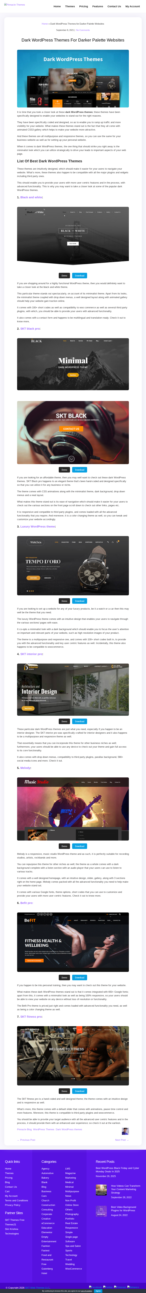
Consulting (47, 1209)
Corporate (46, 1214)
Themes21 (10, 1224)
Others (69, 1209)
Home (57, 6)
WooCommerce (73, 1268)
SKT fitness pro (30, 1016)
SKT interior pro (31, 654)
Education (46, 1227)
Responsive (71, 1227)
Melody (25, 767)
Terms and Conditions (16, 1200)
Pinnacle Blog (24, 1129)
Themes (70, 6)
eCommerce (47, 1223)
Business (46, 1191)
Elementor (46, 1232)
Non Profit (70, 1200)
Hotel (44, 1273)
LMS (67, 1168)
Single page (71, 1237)
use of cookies (86, 1291)
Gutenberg (47, 1268)
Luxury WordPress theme (37, 526)
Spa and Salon (73, 1246)
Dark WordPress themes (69, 1129)
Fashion (45, 1246)
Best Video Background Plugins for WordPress (123, 1209)
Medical (69, 1182)
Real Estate (71, 1223)
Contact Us (114, 6)
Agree (98, 1291)
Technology (71, 1255)
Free (43, 1264)
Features (97, 6)
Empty (44, 1237)
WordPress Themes (43, 1129)
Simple (69, 1232)
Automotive (47, 1173)
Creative (45, 1218)
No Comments (83, 30)
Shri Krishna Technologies (12, 1231)
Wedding (70, 1264)
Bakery (45, 1177)
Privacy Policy (12, 1205)
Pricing (83, 6)
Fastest (45, 1250)
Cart (7, 1191)
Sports (68, 1250)
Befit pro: (26, 903)
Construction (48, 1205)
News (68, 1196)
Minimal (69, 1187)
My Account (132, 6)
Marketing (70, 1177)
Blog (7, 1182)
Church (45, 1200)
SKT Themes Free (14, 1220)
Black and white (31, 197)
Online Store (72, 1205)
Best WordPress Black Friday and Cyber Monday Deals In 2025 (117, 1170)
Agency (45, 1168)
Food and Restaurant (47, 1257)
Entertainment (48, 1241)
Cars (44, 1196)
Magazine (70, 1173)
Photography (72, 1214)
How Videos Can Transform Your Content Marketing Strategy (125, 1189)
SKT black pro (29, 328)
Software (70, 1241)
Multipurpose (72, 1191)
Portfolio (69, 1218)
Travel (68, 1259)
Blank (44, 1182)
